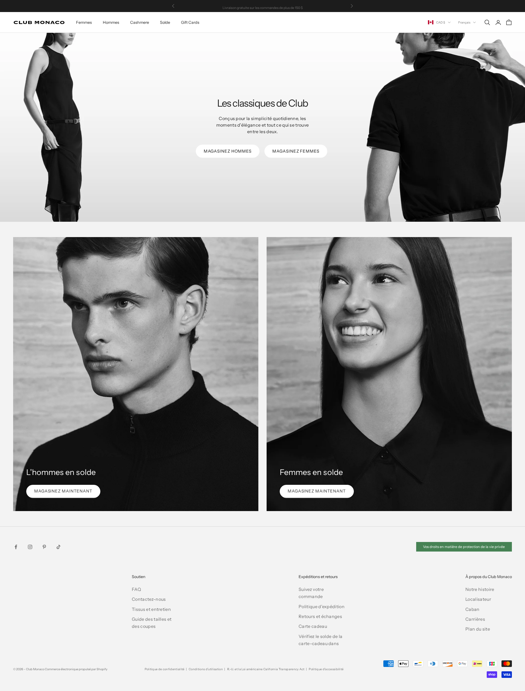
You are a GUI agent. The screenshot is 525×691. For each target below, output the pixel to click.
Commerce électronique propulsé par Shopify (76, 669)
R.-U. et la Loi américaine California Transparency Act (266, 669)
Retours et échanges (320, 616)
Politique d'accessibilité (326, 669)
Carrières (475, 619)
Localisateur (478, 599)
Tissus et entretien (151, 609)
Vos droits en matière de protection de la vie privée (464, 547)
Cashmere (139, 22)
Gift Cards (190, 22)
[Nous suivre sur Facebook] (16, 547)
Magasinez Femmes (295, 151)
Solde (165, 22)
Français (464, 22)
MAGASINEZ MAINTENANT (63, 491)
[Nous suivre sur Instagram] (30, 547)
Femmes (84, 22)
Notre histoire (479, 589)
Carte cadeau (313, 626)
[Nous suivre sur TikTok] (58, 547)
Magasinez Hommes (228, 151)
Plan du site (477, 629)
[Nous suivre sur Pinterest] (44, 547)
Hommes (111, 22)
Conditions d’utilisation (206, 669)
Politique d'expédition (322, 606)
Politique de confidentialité (165, 669)
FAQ (136, 589)
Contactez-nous (149, 599)
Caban (472, 609)
